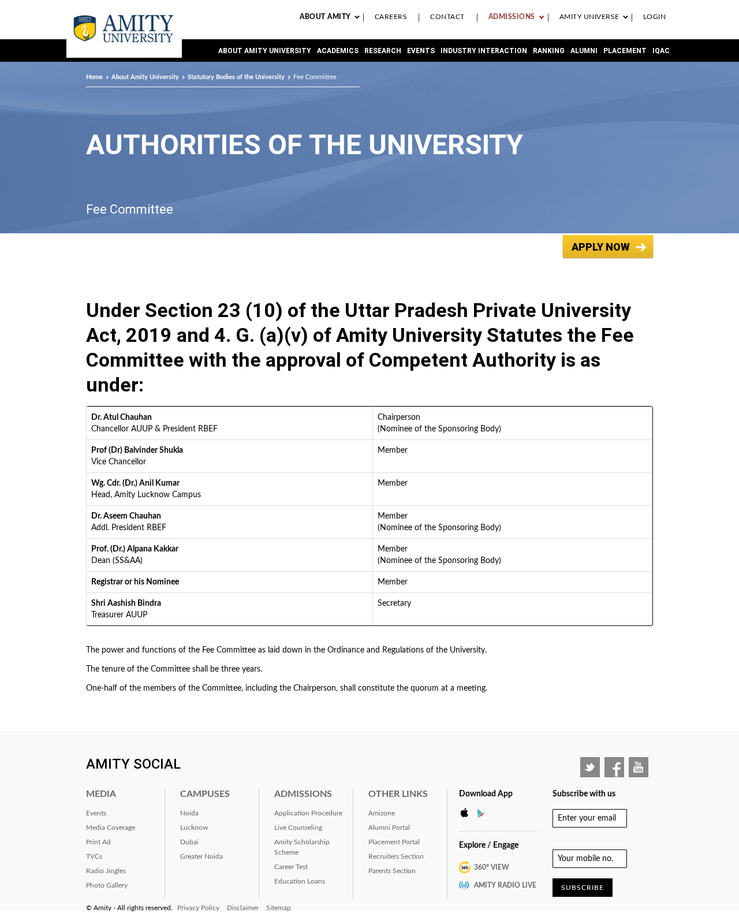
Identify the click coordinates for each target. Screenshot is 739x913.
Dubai (189, 842)
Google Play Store (484, 813)
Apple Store (467, 813)
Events (421, 51)
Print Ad (98, 842)
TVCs (94, 856)
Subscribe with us (584, 794)
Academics (338, 51)
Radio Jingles (106, 870)
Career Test (291, 866)
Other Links (398, 794)
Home (94, 77)
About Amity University (264, 51)
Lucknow (194, 827)
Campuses (205, 794)
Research (382, 51)
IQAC (661, 51)
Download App (486, 794)
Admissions (511, 16)
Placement (625, 51)
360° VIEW (491, 867)
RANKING (549, 51)
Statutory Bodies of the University (236, 77)
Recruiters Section (396, 856)
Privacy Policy (198, 907)
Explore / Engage (488, 845)
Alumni (584, 51)
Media (101, 794)
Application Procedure (308, 813)
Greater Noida (201, 856)
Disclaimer (243, 907)
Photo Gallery (107, 885)
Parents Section (392, 870)
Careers (391, 16)
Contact (447, 16)
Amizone (381, 813)
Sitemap (278, 907)
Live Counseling (298, 827)
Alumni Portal (389, 827)
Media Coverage (110, 827)
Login (654, 16)
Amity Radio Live (505, 885)
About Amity (325, 16)
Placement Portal (394, 842)
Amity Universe (589, 16)
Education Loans (299, 881)
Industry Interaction (484, 51)
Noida (189, 813)
